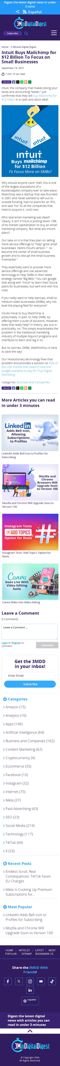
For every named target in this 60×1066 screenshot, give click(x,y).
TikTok (52, 981)
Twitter (17, 82)
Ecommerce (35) (18, 766)
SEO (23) (12, 817)
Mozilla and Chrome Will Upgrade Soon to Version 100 (29, 930)
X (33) (10, 850)
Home (5, 46)
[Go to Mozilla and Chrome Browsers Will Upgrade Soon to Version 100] (30, 482)
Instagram (30, 981)
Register (16, 642)
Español (35, 11)
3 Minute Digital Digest (23, 46)
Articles (24, 950)
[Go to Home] (30, 28)
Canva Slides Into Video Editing (21, 602)
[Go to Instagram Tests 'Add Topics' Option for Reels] (30, 532)
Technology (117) (19, 834)
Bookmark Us (44, 954)
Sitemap (26, 954)
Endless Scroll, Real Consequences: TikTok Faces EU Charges (28, 876)
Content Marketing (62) (24, 749)
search (26, 33)
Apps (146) (14, 723)
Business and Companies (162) (30, 740)
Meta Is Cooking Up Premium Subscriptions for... (29, 892)
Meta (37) (13, 800)
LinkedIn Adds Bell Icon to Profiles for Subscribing (26, 917)
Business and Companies (33, 382)
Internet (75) (15, 791)
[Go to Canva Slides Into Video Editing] (30, 581)
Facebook (13, 82)
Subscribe (12, 33)
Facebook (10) (17, 774)
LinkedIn (30, 990)
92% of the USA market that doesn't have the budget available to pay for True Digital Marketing (30, 368)
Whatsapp (21, 82)
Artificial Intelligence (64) (25, 732)
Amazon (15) (15, 706)
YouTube (41, 981)
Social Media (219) (20, 825)
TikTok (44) (14, 842)
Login (5, 642)
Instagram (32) (17, 783)
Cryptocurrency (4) (20, 757)
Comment (47, 645)
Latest (39, 950)
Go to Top (30, 1031)
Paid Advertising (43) (22, 808)
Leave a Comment (20, 613)
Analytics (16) (16, 715)
